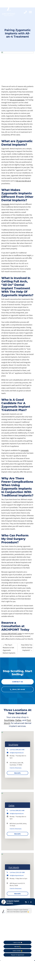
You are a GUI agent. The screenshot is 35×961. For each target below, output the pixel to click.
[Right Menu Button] (30, 12)
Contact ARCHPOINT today (11, 633)
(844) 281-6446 (18, 689)
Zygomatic (5, 204)
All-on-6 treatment (17, 100)
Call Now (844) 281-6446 (17, 749)
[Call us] (25, 12)
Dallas (18, 720)
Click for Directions (15, 768)
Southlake (9, 720)
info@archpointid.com (17, 753)
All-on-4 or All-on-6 (23, 181)
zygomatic (25, 450)
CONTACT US (17, 682)
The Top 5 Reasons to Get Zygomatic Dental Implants (9, 649)
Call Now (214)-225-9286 (17, 872)
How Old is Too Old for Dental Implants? (26, 647)
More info (17, 773)
